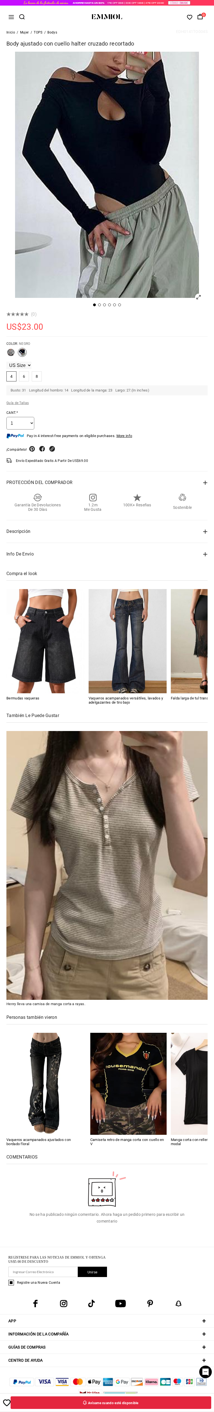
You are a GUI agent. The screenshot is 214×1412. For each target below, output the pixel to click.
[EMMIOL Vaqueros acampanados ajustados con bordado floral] (44, 1083)
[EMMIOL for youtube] (120, 1303)
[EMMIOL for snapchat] (178, 1303)
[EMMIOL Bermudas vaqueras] (45, 641)
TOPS (38, 32)
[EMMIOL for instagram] (63, 1303)
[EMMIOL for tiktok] (91, 1303)
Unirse (92, 1272)
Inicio (10, 32)
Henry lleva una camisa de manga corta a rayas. (45, 1004)
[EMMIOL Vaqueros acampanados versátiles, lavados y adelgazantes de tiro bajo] (128, 641)
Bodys (52, 32)
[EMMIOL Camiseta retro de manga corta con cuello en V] (128, 1083)
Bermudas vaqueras (22, 698)
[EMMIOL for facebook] (35, 1303)
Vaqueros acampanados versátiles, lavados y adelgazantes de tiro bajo (126, 700)
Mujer (24, 32)
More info (124, 436)
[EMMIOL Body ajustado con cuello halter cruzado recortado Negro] (22, 354)
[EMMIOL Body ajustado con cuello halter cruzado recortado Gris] (10, 354)
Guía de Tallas (17, 403)
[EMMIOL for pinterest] (150, 1303)
